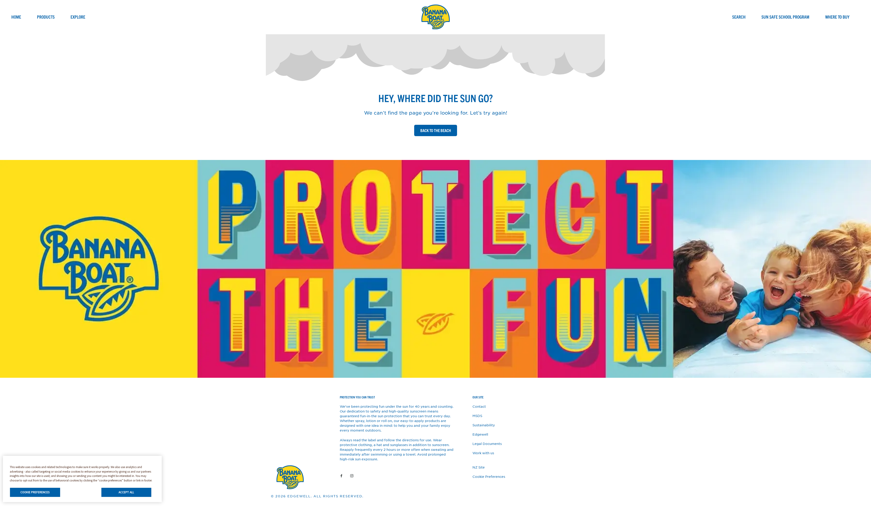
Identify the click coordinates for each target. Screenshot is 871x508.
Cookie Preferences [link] (488, 476)
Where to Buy (837, 17)
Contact (479, 406)
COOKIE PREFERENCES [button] (34, 492)
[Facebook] (341, 475)
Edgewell (480, 434)
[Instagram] (351, 475)
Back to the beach (435, 130)
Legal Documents (487, 444)
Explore (78, 17)
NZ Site (478, 467)
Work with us (483, 453)
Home (16, 17)
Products (46, 17)
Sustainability (483, 425)
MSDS (477, 416)
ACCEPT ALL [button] (126, 492)
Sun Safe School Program (785, 17)
